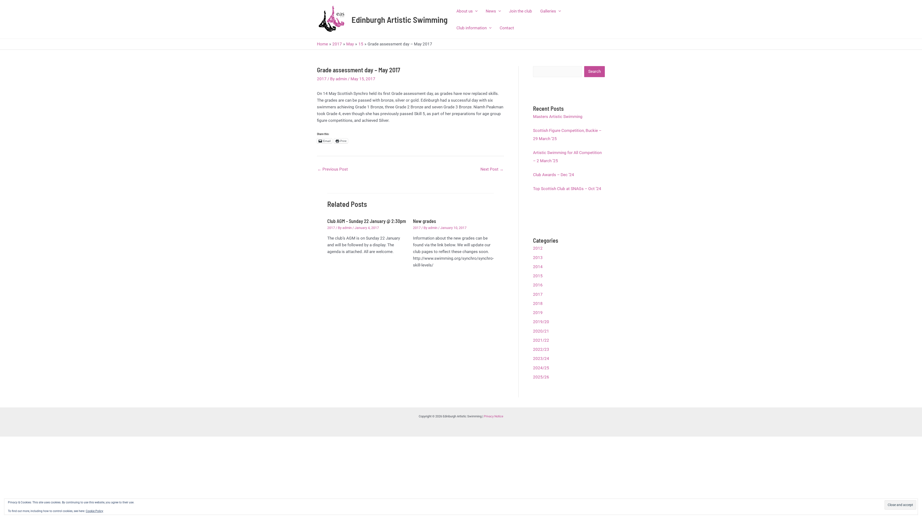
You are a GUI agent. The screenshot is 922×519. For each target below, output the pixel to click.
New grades (424, 221)
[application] (475, 11)
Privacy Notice (493, 416)
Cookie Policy (94, 511)
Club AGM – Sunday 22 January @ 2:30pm (366, 221)
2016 (538, 285)
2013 (538, 257)
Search (594, 71)
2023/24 (541, 358)
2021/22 (541, 340)
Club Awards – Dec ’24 (553, 174)
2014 (538, 266)
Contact (507, 27)
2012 (538, 248)
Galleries (548, 11)
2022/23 (541, 349)
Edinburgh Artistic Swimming (400, 19)
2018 (538, 303)
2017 (322, 78)
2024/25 (541, 367)
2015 (538, 275)
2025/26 (541, 377)
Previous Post (332, 169)
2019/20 (541, 321)
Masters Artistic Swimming (557, 116)
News (491, 11)
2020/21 (541, 331)
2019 (538, 312)
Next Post (491, 169)
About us (464, 11)
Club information (471, 27)
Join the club (520, 11)
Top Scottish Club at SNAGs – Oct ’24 (567, 188)
